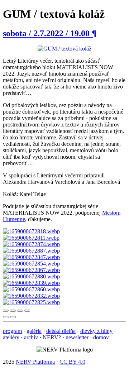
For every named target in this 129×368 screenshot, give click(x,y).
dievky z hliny (96, 331)
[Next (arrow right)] (13, 317)
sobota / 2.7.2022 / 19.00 (49, 33)
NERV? (52, 337)
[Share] (13, 311)
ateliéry (11, 337)
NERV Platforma (35, 362)
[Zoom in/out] (27, 311)
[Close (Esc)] (6, 311)
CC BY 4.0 (72, 362)
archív (31, 337)
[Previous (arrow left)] (6, 317)
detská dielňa (61, 331)
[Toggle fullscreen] (20, 311)
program (12, 331)
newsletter (77, 337)
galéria (34, 331)
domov (101, 337)
